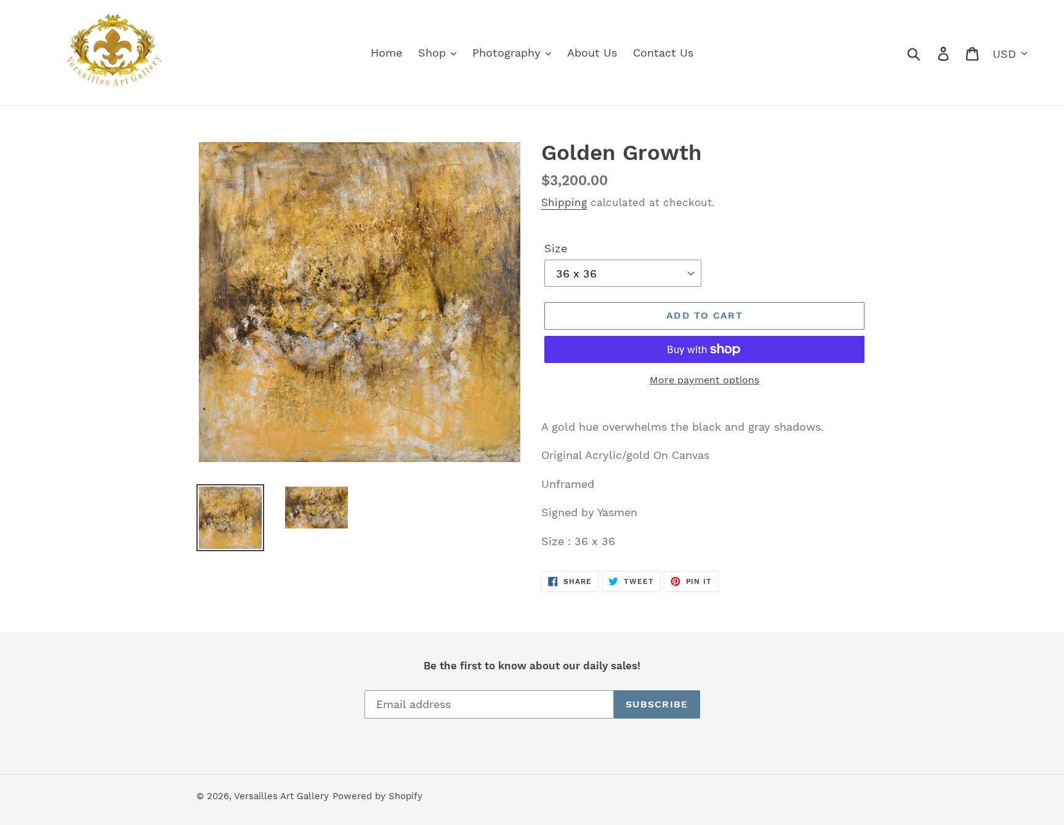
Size (555, 248)
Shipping (564, 202)
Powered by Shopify (377, 796)
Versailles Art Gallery (281, 796)
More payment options (704, 380)
